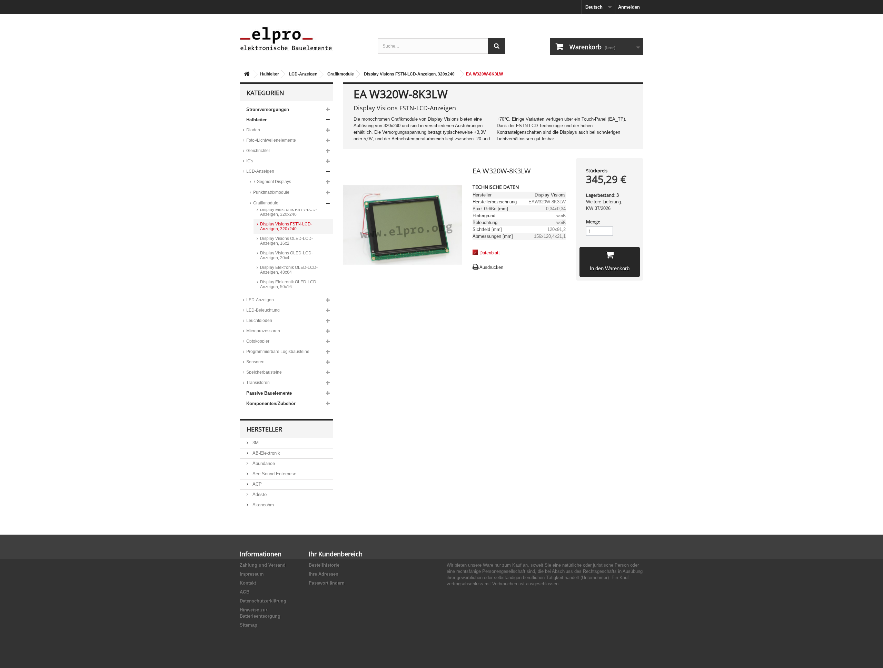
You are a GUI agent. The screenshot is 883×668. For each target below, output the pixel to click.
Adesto (259, 494)
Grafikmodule (340, 74)
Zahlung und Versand (263, 565)
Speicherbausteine (264, 372)
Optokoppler (257, 341)
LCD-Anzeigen (303, 74)
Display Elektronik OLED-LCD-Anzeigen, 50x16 (289, 284)
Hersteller (264, 429)
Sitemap (248, 625)
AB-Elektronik (265, 453)
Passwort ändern (327, 583)
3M (255, 442)
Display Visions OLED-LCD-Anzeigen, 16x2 (286, 241)
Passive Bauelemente (269, 393)
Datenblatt (489, 252)
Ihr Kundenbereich (336, 554)
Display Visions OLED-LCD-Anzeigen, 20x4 (286, 255)
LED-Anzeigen (260, 299)
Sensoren (255, 362)
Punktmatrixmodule (271, 192)
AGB (244, 592)
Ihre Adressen (323, 574)
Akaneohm (262, 504)
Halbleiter (269, 74)
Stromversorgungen (267, 109)
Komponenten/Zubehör (271, 403)
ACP (256, 484)
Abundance (263, 463)
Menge (593, 222)
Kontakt (248, 583)
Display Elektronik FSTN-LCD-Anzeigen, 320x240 (288, 212)
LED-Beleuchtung (263, 310)
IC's (249, 161)
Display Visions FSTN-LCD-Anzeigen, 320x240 (409, 74)
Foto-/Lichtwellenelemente (271, 140)
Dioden (253, 130)
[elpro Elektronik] (303, 38)
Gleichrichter (258, 150)
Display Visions (550, 195)
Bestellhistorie (324, 565)
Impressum (252, 574)
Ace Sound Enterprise (273, 473)
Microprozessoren (263, 330)
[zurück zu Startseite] (246, 74)
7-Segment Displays (272, 181)
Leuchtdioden (259, 320)
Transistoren (258, 382)
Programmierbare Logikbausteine (277, 351)
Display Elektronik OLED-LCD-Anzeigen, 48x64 (289, 270)
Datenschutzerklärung (263, 601)
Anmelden (629, 7)
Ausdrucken (491, 267)
